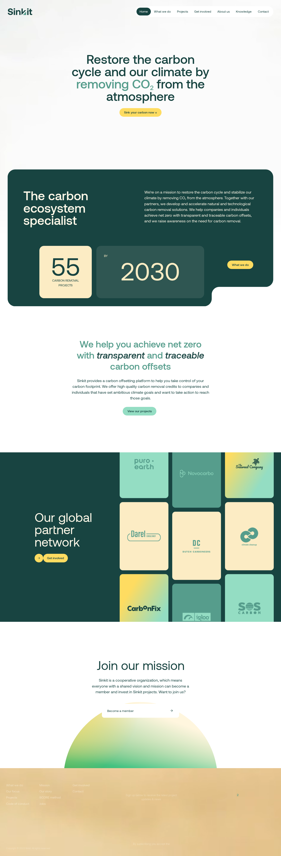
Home (144, 11)
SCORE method (50, 797)
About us (223, 11)
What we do (162, 11)
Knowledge (244, 11)
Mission (44, 785)
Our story (45, 791)
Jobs (42, 803)
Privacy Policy (95, 848)
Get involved (202, 11)
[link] (140, 112)
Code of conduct (17, 803)
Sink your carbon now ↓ (140, 112)
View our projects (140, 411)
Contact (263, 11)
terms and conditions (151, 848)
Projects (182, 11)
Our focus (12, 791)
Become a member (120, 711)
